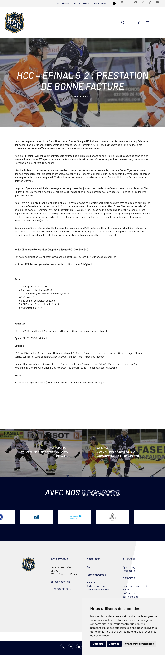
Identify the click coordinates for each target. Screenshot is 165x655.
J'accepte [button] (98, 643)
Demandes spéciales (98, 589)
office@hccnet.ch (60, 581)
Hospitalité (129, 570)
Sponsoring (129, 567)
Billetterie (92, 582)
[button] (147, 22)
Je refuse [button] (114, 643)
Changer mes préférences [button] (139, 643)
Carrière (91, 567)
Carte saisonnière (96, 585)
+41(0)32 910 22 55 (62, 588)
